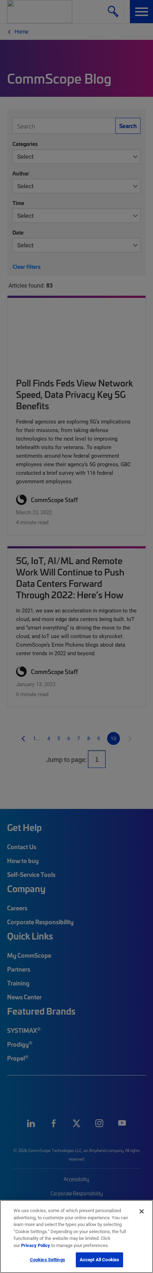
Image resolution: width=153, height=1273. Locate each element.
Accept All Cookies (99, 1259)
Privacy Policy (35, 1245)
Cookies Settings (47, 1259)
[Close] (141, 1211)
